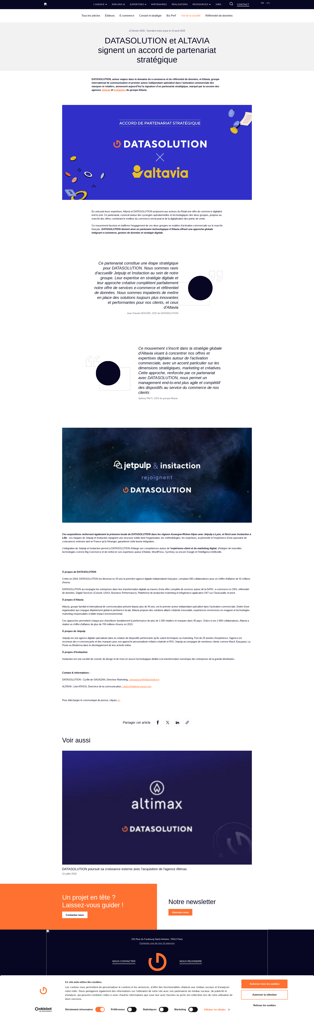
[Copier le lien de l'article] (187, 722)
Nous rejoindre (191, 961)
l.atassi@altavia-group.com (136, 686)
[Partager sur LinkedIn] (177, 722)
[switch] (132, 1009)
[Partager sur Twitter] (168, 722)
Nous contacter (123, 961)
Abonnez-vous (180, 912)
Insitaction (120, 90)
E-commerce (127, 15)
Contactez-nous (75, 915)
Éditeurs (110, 15)
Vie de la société (191, 15)
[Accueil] (48, 4)
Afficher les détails (215, 1009)
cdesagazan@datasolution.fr (144, 679)
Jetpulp (106, 90)
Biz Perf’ (171, 15)
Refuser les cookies (264, 1005)
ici (119, 700)
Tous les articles (90, 15)
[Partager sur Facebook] (158, 722)
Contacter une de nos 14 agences (157, 943)
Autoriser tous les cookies (264, 983)
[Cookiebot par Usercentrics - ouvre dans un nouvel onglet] (43, 1009)
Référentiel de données (219, 15)
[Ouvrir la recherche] (231, 4)
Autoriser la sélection (264, 994)
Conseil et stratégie (150, 15)
